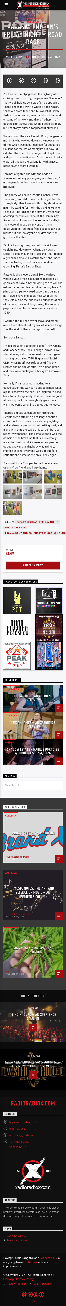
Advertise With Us (16, 1235)
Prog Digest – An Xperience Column (34, 835)
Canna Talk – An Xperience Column (33, 950)
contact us (30, 1262)
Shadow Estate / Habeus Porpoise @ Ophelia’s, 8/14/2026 (33, 751)
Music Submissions (18, 1240)
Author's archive (33, 565)
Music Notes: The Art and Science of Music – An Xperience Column (34, 892)
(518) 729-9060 (17, 1128)
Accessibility (49, 1258)
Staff (27, 57)
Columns (33, 22)
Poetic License (15, 527)
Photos (9, 742)
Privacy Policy (25, 1279)
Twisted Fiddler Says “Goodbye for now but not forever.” (33, 1064)
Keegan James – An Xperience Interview (33, 724)
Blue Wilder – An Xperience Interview (33, 698)
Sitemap (8, 1279)
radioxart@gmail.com (21, 1135)
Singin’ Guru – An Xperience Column (34, 1017)
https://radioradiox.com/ (23, 1122)
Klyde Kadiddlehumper (17, 856)
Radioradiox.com (33, 1103)
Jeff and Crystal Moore (17, 914)
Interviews (12, 689)
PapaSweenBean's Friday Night (37, 522)
